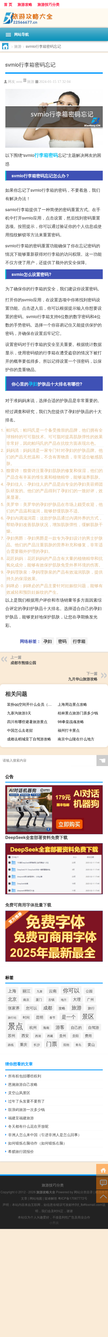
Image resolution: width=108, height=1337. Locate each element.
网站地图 (36, 1198)
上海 (12, 990)
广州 (90, 999)
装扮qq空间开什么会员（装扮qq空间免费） (31, 704)
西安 (25, 1035)
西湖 (38, 1036)
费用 (88, 1035)
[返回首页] (102, 1170)
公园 (89, 990)
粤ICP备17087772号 (72, 1198)
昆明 (39, 1017)
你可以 (71, 990)
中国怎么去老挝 (20, 730)
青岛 (78, 1044)
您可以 (31, 1007)
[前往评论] (102, 1183)
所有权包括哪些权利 (24, 1075)
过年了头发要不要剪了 (26, 1101)
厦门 (39, 999)
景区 (88, 1016)
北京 (12, 999)
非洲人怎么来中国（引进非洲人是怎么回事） (45, 1134)
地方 (64, 999)
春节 (52, 1017)
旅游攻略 (25, 4)
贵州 (62, 1035)
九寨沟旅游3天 (19, 712)
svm (19, 82)
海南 (46, 1027)
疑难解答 (51, 1198)
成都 (47, 1007)
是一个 (69, 1016)
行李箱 (41, 155)
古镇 (51, 999)
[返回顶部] (102, 1196)
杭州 (33, 1027)
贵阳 (75, 1036)
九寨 (39, 991)
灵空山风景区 (19, 1092)
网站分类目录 (83, 1192)
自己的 (76, 1027)
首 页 (8, 4)
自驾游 (93, 1027)
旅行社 (12, 1017)
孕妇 (33, 383)
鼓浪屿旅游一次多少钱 (26, 1109)
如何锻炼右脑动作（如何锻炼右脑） (37, 1143)
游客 (60, 1027)
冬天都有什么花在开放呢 (28, 1126)
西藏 (50, 1036)
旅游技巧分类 (48, 4)
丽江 (26, 990)
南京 (26, 999)
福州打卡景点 (69, 730)
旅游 (17, 46)
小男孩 (54, 1222)
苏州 (11, 1035)
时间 (26, 1017)
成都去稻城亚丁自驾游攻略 (29, 738)
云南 (53, 990)
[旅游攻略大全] (54, 18)
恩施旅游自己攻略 (22, 1084)
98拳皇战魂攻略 (71, 721)
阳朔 (66, 1044)
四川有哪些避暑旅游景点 (27, 721)
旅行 (91, 1008)
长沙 (37, 1044)
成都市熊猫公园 (23, 662)
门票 (51, 1043)
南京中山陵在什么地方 (76, 738)
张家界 (14, 1007)
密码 (53, 155)
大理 (77, 999)
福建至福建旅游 (21, 1117)
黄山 (91, 1044)
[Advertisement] (54, 1283)
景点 (15, 1025)
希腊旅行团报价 (21, 1151)
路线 (11, 1045)
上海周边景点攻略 (72, 704)
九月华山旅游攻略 (83, 678)
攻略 (61, 1008)
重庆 (23, 1044)
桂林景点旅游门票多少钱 (78, 712)
